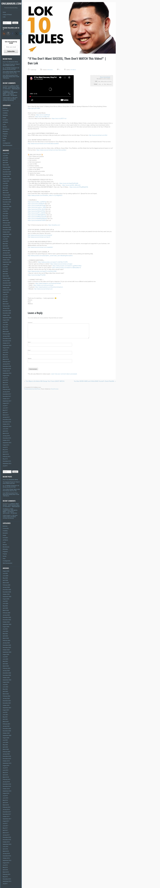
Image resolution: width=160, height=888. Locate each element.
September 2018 (7, 373)
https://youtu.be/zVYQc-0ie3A (36, 209)
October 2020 (6, 315)
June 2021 (5, 297)
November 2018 (7, 368)
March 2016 (6, 433)
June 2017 (5, 408)
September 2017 (7, 401)
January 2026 (6, 169)
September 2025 (7, 178)
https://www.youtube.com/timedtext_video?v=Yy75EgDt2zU (45, 195)
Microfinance (6, 129)
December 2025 (7, 172)
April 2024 (5, 218)
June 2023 (5, 241)
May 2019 (5, 354)
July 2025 (5, 183)
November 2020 (7, 313)
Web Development (7, 145)
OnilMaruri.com (11, 3)
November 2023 (7, 229)
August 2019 (6, 347)
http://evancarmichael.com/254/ (98, 135)
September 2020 (7, 317)
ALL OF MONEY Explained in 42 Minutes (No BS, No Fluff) (11, 68)
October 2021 (6, 287)
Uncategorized (6, 143)
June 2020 (5, 324)
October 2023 (6, 232)
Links (4, 17)
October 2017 (6, 398)
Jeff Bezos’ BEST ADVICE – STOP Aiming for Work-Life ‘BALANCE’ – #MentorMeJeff (11, 87)
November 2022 (7, 257)
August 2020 (6, 320)
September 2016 (7, 426)
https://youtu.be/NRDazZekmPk (37, 217)
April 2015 (5, 452)
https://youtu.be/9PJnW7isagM (37, 205)
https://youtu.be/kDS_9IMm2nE (71, 185)
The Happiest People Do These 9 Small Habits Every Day (11, 64)
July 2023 (5, 239)
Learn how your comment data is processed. (64, 374)
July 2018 (5, 378)
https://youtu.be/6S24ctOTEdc (36, 211)
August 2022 (6, 264)
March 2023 (6, 248)
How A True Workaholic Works (10, 62)
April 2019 (5, 357)
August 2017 (6, 403)
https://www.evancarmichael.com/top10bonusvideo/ (51, 150)
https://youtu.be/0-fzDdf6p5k (36, 204)
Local (4, 124)
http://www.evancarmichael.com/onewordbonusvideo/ (43, 143)
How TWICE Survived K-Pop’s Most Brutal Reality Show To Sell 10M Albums (11, 76)
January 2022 (6, 280)
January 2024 (6, 225)
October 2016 (6, 424)
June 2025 (5, 185)
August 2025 (6, 181)
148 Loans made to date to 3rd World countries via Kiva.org (10, 99)
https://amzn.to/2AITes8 (43, 115)
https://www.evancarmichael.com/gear (61, 264)
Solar (4, 140)
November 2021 (7, 285)
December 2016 (7, 419)
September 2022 (7, 262)
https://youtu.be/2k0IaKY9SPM (37, 220)
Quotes (4, 138)
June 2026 (5, 158)
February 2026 (6, 167)
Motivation (5, 131)
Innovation (5, 120)
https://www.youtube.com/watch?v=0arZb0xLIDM (42, 271)
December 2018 (7, 366)
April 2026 (5, 162)
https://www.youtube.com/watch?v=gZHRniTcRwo (66, 266)
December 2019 (7, 338)
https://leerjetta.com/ (54, 225)
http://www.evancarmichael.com (43, 289)
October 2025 (6, 176)
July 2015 (5, 447)
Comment (30, 322)
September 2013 (7, 463)
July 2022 (5, 266)
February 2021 (6, 306)
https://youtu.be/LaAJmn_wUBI (37, 207)
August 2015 (6, 445)
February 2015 (6, 456)
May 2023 (5, 243)
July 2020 (5, 322)
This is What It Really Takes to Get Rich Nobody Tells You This (11, 72)
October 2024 (6, 204)
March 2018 (6, 387)
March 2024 (6, 220)
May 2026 (5, 160)
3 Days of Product (7, 14)
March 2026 (6, 165)
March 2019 (6, 359)
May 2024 (5, 215)
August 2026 (6, 153)
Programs (5, 133)
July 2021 (5, 294)
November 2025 (7, 174)
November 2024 (7, 202)
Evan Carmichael (105, 77)
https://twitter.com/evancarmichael (43, 285)
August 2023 (6, 236)
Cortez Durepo (6, 97)
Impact (4, 117)
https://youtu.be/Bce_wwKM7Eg (37, 202)
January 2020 (6, 336)
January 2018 (6, 391)
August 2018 (6, 375)
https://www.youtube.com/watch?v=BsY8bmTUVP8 (53, 262)
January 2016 (6, 435)
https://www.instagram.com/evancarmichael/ (48, 283)
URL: (96, 81)
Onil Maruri (5, 91)
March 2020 (6, 331)
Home (4, 12)
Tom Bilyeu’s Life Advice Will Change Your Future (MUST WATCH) (44, 381)
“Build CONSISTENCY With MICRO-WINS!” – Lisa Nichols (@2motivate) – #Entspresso (10, 93)
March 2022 (6, 276)
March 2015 (6, 454)
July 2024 (5, 211)
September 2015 (7, 442)
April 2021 (5, 301)
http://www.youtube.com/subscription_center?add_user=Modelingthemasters (50, 255)
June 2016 (5, 428)
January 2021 (6, 308)
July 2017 (5, 405)
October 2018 (6, 371)
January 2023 (6, 253)
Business (5, 108)
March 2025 (6, 192)
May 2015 (5, 449)
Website (29, 358)
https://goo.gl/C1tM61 (34, 108)
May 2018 (5, 382)
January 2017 (6, 417)
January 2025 (6, 197)
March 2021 (6, 303)
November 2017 (7, 396)
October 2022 (6, 259)
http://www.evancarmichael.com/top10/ (39, 237)
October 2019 (6, 343)
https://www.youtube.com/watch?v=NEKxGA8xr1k (66, 267)
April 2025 (5, 190)
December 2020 (7, 310)
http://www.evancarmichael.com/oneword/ (40, 235)
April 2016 (5, 431)
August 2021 (6, 292)
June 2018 (5, 380)
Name (29, 342)
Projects (5, 136)
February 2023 (6, 250)
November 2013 (7, 461)
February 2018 (6, 389)
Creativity (5, 113)
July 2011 (5, 466)
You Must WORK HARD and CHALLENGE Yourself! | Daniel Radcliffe (95, 381)
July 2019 (5, 350)
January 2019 (6, 364)
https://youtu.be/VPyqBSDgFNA (79, 187)
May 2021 (5, 299)
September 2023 (7, 234)
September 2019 (7, 345)
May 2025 (5, 188)
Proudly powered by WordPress (32, 389)
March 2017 (6, 415)
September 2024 (7, 206)
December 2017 (7, 394)
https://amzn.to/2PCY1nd (59, 118)
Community (6, 110)
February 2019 (6, 361)
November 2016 (7, 422)
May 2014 (5, 459)
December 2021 (7, 283)
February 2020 (6, 334)
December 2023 (7, 227)
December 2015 (7, 438)
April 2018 (5, 384)
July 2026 (5, 155)
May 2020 (5, 327)
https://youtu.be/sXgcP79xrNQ (36, 275)
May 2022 (5, 271)
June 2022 (5, 269)
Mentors (5, 127)
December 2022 (7, 255)
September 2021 (7, 290)
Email (29, 350)
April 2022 (5, 273)
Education (5, 115)
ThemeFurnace (54, 389)
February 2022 (6, 278)
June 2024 (5, 213)
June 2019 (5, 352)
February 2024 (6, 222)
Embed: (95, 84)
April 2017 (5, 412)
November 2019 (7, 340)
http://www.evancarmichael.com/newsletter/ (40, 247)
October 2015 (6, 440)
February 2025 (6, 195)
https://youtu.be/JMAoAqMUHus (37, 215)
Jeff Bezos (5, 122)
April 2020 (5, 329)
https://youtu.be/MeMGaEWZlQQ (37, 218)
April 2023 (5, 246)
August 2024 (6, 209)
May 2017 (5, 410)
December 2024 (7, 199)
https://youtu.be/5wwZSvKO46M (68, 183)
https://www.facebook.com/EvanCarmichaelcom (49, 287)
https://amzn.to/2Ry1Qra (42, 117)
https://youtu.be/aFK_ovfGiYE (36, 213)
